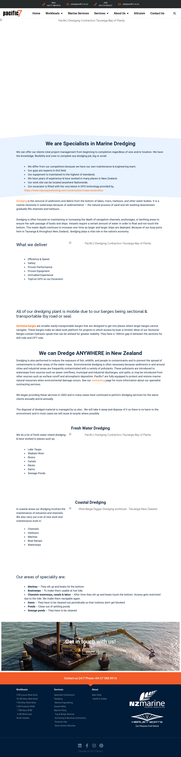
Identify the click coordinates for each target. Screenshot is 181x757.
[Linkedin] (80, 746)
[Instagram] (94, 746)
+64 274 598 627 (105, 5)
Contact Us (157, 13)
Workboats (52, 13)
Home (36, 13)
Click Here (90, 651)
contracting (98, 380)
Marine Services (78, 13)
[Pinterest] (101, 746)
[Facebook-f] (87, 746)
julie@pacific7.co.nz (131, 4)
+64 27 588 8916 (54, 5)
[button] (175, 13)
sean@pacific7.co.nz (79, 4)
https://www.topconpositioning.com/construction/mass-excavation (64, 190)
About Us (119, 13)
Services (99, 13)
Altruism (139, 13)
